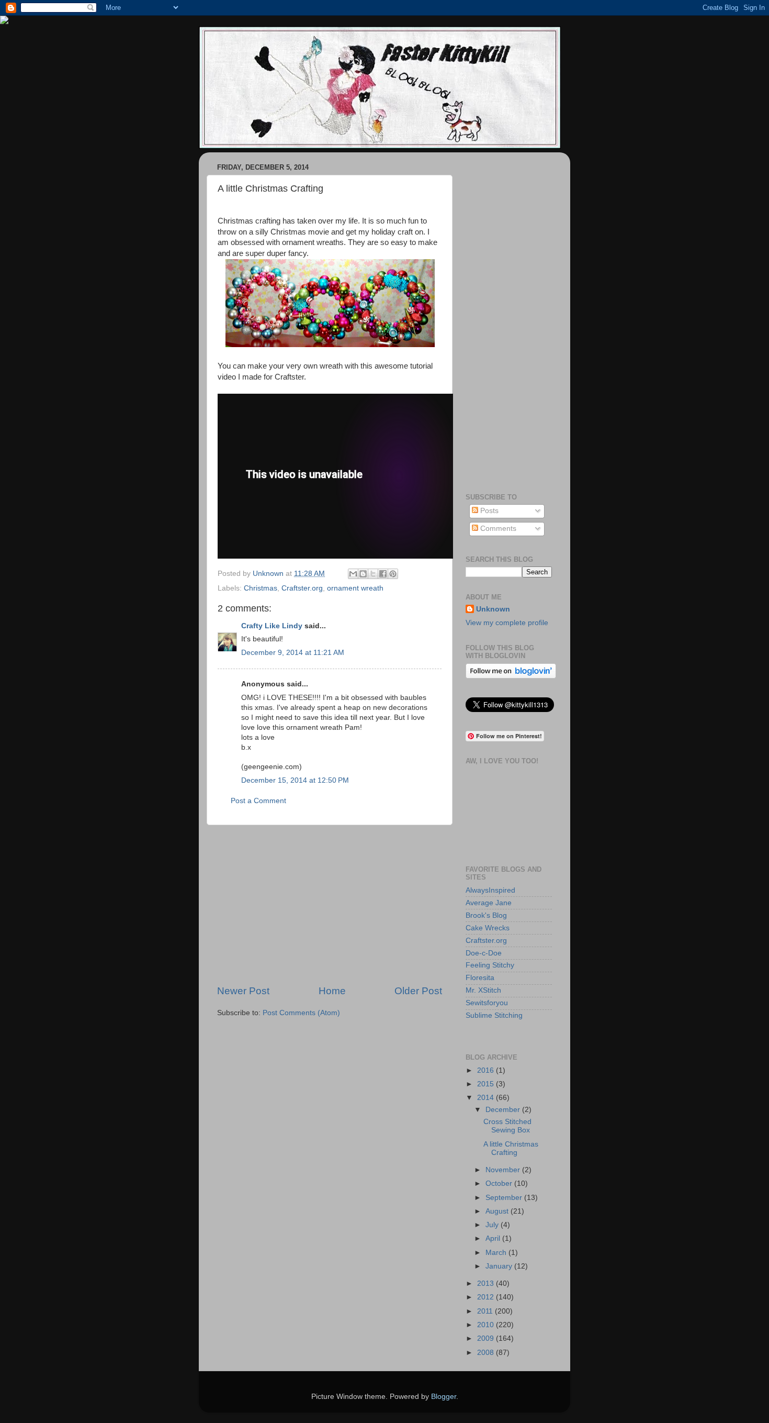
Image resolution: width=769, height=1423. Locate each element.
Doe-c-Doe (484, 953)
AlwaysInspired (490, 890)
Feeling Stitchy (490, 965)
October (499, 1183)
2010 (486, 1325)
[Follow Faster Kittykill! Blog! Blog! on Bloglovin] (511, 676)
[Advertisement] (329, 904)
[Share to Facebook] (383, 574)
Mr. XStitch (483, 990)
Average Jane (489, 903)
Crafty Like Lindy (271, 626)
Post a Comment (258, 801)
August (498, 1211)
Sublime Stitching (494, 1015)
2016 (486, 1070)
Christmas (260, 588)
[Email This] (353, 574)
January (499, 1266)
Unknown (493, 609)
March (496, 1253)
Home (332, 990)
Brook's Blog (486, 915)
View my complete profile (507, 623)
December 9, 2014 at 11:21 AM (292, 653)
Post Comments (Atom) (301, 1013)
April (493, 1238)
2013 (486, 1283)
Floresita (480, 978)
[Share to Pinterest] (393, 574)
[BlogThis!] (363, 574)
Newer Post (243, 990)
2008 (486, 1353)
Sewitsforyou (487, 1003)
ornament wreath (355, 588)
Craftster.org (302, 588)
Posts (488, 511)
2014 (486, 1098)
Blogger (443, 1396)
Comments (497, 528)
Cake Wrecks (488, 928)
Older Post (418, 990)
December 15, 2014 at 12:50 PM (295, 780)
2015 (486, 1084)
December (503, 1110)
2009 (486, 1338)
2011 (486, 1311)
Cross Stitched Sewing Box (507, 1126)
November (503, 1170)
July (493, 1225)
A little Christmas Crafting (510, 1148)
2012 (486, 1297)
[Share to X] (373, 574)
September (504, 1198)
